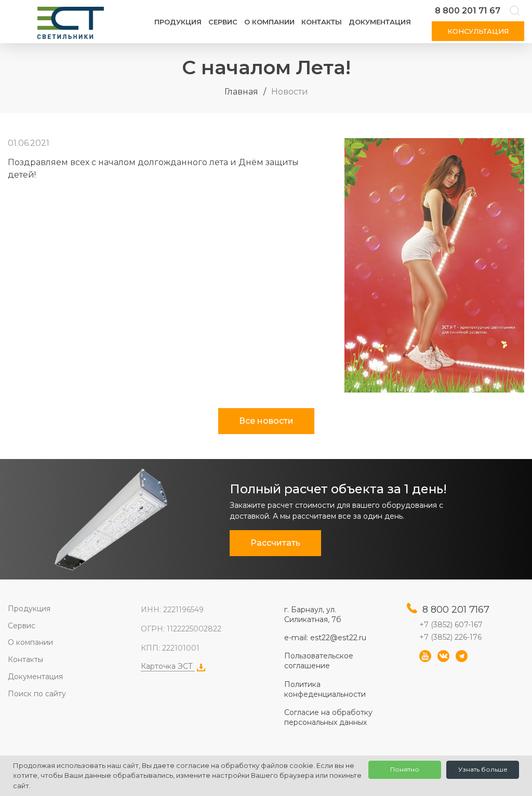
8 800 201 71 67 (467, 11)
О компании (269, 22)
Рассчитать (275, 543)
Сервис (222, 22)
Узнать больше (483, 769)
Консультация (478, 31)
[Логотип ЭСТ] (73, 23)
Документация (380, 22)
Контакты (321, 22)
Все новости (266, 421)
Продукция (178, 22)
